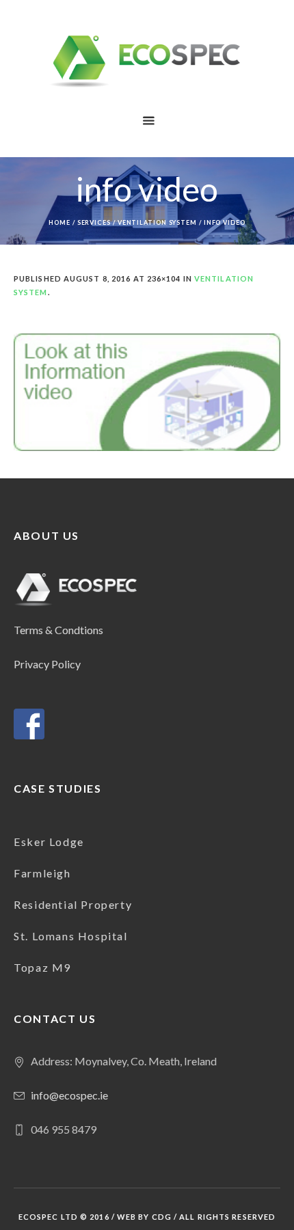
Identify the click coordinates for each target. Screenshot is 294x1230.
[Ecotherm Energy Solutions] (147, 61)
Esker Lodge (49, 841)
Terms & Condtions (58, 629)
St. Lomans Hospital (70, 935)
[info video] (147, 392)
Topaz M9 (42, 967)
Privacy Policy (47, 663)
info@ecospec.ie (69, 1095)
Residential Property (73, 904)
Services (94, 222)
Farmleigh (42, 872)
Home (59, 222)
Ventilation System (157, 222)
